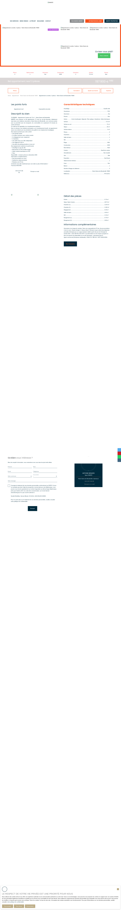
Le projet (32, 21)
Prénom (10, 466)
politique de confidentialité (20, 501)
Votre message (12, 480)
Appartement (15, 95)
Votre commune (12, 476)
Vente (9, 95)
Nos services (14, 21)
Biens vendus (24, 21)
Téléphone (36, 471)
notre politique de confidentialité (15, 902)
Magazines (40, 21)
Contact (48, 21)
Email (9, 471)
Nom (34, 466)
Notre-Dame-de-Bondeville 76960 (29, 95)
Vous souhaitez (36, 474)
